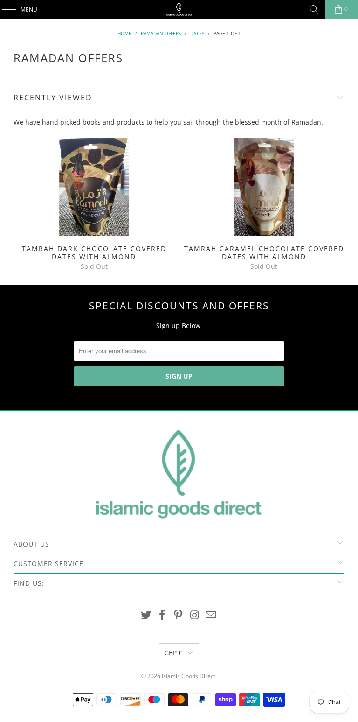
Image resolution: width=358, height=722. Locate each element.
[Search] (314, 9)
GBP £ (173, 652)
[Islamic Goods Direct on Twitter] (146, 615)
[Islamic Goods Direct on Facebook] (162, 615)
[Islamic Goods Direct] (179, 9)
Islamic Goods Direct (188, 676)
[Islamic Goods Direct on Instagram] (195, 615)
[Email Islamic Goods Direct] (211, 615)
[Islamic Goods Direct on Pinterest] (179, 615)
